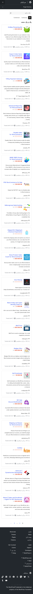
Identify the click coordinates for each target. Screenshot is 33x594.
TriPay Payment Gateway (14, 79)
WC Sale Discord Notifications (15, 401)
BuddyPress (27, 566)
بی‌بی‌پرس (28, 563)
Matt (29, 561)
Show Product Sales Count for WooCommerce (13, 255)
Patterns (13, 540)
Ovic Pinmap (18, 280)
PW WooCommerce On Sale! (13, 182)
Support (29, 547)
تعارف (29, 532)
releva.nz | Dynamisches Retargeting (13, 471)
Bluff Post (19, 325)
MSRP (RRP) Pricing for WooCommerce (16, 158)
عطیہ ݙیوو (13, 550)
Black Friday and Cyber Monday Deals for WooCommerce (14, 303)
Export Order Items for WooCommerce (16, 55)
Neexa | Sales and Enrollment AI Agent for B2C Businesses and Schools (12, 498)
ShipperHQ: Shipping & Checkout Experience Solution (15, 231)
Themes (13, 534)
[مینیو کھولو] (2, 2)
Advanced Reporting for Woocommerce (15, 106)
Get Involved (12, 545)
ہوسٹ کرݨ (28, 537)
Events (14, 547)
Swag (13, 553)
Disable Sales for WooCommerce (16, 133)
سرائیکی (25, 573)
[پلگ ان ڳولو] (10, 13)
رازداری (29, 540)
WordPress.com (26, 558)
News (29, 534)
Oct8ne (19, 448)
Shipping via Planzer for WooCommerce (15, 424)
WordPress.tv (26, 553)
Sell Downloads (17, 373)
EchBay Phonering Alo (15, 27)
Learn (29, 545)
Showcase (13, 532)
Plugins (14, 537)
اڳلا (11, 523)
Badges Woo (18, 348)
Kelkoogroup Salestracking (13, 205)
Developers (28, 550)
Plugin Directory (27, 7)
